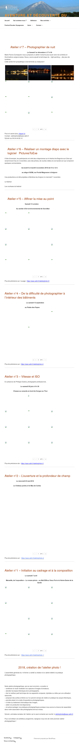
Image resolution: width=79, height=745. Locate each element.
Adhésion (33, 20)
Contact (38, 25)
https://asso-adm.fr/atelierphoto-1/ (32, 655)
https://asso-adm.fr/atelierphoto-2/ (32, 558)
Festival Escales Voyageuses (14, 25)
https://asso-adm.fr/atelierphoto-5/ (38, 281)
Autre (29, 25)
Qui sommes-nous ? (20, 20)
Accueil (7, 20)
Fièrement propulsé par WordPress (44, 738)
